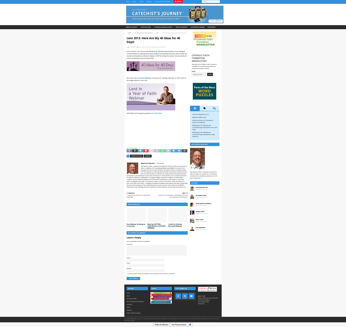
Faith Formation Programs (162, 1)
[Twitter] (185, 296)
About (134, 1)
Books (141, 1)
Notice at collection (161, 325)
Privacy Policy (212, 298)
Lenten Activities (146, 47)
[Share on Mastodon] (168, 150)
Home (127, 1)
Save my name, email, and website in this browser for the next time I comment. (151, 273)
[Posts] (195, 108)
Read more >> (198, 178)
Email (128, 263)
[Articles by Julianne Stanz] (192, 198)
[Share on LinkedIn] (140, 150)
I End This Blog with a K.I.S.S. (200, 114)
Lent (140, 47)
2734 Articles (160, 163)
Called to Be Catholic (138, 183)
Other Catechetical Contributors (135, 301)
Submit (210, 74)
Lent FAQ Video (156, 113)
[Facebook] (178, 296)
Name (129, 258)
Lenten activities (136, 156)
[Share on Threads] (184, 150)
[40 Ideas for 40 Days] (151, 70)
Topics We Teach (145, 27)
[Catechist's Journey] (174, 24)
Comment (129, 244)
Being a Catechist (131, 27)
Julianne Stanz (201, 195)
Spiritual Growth (182, 27)
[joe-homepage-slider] (151, 109)
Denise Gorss (200, 211)
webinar (147, 156)
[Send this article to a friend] (151, 150)
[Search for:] (211, 1)
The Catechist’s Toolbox (151, 181)
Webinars (149, 1)
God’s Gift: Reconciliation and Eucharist (173, 172)
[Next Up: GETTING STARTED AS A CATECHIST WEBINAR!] (157, 215)
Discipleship (211, 27)
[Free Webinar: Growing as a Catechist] (136, 215)
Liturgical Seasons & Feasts (163, 27)
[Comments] (214, 108)
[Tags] (204, 108)
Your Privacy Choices (178, 325)
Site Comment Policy (203, 302)
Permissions (201, 303)
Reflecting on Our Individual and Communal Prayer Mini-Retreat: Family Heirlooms (203, 134)
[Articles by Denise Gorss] (192, 214)
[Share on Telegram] (173, 150)
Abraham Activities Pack (199, 117)
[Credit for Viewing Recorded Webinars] (178, 215)
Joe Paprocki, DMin (132, 298)
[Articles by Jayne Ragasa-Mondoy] (192, 206)
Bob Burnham (200, 227)
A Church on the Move (165, 181)
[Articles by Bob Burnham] (192, 230)
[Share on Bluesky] (179, 150)
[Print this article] (157, 150)
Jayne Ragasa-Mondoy (203, 203)
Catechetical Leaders (198, 27)
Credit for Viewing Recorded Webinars (175, 225)
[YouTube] (191, 296)
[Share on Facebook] (129, 150)
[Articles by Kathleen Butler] (192, 190)
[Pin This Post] (146, 150)
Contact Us (129, 304)
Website (129, 268)
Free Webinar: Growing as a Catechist (136, 225)
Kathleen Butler (202, 187)
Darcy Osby (199, 219)
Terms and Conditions (204, 300)
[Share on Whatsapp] (162, 150)
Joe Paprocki (132, 47)
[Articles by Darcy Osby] (192, 222)
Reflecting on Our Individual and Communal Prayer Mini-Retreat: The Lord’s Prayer (204, 127)
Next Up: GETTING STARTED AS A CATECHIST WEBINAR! (157, 226)
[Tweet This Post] (135, 150)
